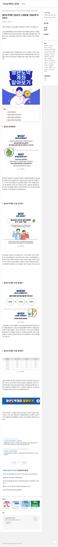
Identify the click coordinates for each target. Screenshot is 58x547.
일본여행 (46, 65)
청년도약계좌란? (11, 112)
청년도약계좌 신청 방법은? (14, 117)
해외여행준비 (51, 65)
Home (23, 4)
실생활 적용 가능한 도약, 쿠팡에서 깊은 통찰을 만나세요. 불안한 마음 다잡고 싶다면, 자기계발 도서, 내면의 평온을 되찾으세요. (21, 443)
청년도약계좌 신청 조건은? (14, 115)
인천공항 (53, 51)
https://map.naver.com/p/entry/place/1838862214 (15, 449)
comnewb (19, 543)
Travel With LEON (10, 3)
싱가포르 (46, 67)
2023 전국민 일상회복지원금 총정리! (12, 490)
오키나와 (49, 47)
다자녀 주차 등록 (47, 51)
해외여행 (46, 45)
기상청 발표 (52, 54)
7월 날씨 (46, 64)
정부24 (45, 47)
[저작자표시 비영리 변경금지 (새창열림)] (29, 462)
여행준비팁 (46, 56)
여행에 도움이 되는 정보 (50, 15)
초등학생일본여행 (52, 49)
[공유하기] (19, 462)
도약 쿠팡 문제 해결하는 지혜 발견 (13, 441)
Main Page (47, 12)
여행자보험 (46, 53)
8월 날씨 (46, 69)
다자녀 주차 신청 (52, 62)
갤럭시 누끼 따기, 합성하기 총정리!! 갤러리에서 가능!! (16, 486)
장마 (54, 67)
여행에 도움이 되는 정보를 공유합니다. (12, 520)
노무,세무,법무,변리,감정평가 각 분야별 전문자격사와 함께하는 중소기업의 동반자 (21, 453)
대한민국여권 (51, 53)
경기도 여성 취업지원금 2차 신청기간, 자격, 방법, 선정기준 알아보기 (20, 474)
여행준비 (46, 62)
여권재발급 (51, 45)
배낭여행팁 (50, 58)
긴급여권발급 (50, 64)
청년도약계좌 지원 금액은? (14, 120)
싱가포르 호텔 (51, 69)
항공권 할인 (51, 56)
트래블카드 (51, 67)
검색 (53, 4)
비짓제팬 (46, 49)
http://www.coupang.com (10, 438)
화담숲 (45, 71)
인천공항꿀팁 (46, 54)
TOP (55, 542)
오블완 (45, 58)
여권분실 (46, 60)
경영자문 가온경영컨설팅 (10, 451)
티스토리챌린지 (51, 60)
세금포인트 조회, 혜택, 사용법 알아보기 (13, 477)
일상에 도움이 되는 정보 (10, 470)
